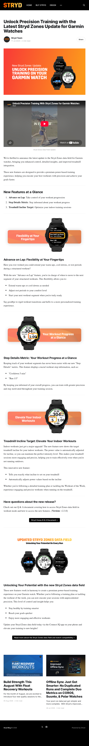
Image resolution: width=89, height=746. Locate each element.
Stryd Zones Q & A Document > (44, 520)
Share (81, 39)
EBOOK (53, 5)
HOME (29, 5)
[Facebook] (46, 727)
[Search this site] (84, 5)
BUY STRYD (41, 5)
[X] (42, 727)
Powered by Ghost (78, 728)
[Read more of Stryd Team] (7, 39)
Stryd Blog (7, 728)
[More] (61, 5)
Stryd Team (16, 38)
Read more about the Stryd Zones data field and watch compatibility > (44, 637)
